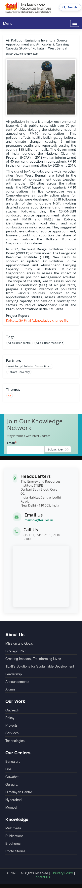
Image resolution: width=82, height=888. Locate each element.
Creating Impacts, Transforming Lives (33, 658)
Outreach (12, 710)
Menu (8, 23)
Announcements (17, 681)
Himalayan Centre (18, 791)
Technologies (15, 740)
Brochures (13, 843)
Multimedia (13, 828)
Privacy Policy (63, 873)
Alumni (10, 689)
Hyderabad (13, 799)
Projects (11, 725)
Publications (14, 835)
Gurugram (12, 784)
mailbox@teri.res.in (38, 520)
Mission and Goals (19, 643)
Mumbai (11, 807)
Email (11, 443)
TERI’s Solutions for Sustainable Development (39, 666)
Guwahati (12, 776)
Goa (8, 769)
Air (9, 395)
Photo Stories (15, 850)
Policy (10, 717)
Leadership (13, 674)
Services (12, 732)
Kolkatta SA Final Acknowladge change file (37, 320)
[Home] (28, 7)
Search (73, 7)
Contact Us (42, 877)
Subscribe (55, 449)
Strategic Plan (15, 651)
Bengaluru (12, 761)
